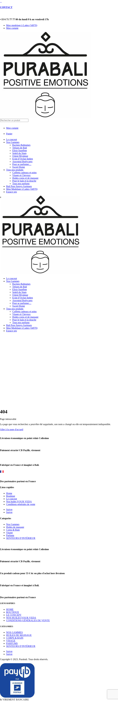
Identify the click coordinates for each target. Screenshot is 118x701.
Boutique (10, 496)
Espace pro (11, 192)
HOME (10, 609)
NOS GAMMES (14, 632)
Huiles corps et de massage (25, 178)
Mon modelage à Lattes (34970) (21, 25)
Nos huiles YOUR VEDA (19, 501)
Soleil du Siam (19, 153)
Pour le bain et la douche (24, 180)
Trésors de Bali (19, 147)
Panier (9, 133)
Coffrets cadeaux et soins (24, 172)
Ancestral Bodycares (22, 161)
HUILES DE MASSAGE (19, 635)
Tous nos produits (14, 169)
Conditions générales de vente (20, 504)
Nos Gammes (12, 142)
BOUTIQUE (12, 612)
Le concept (11, 139)
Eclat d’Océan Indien (22, 158)
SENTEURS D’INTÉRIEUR (20, 538)
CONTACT (6, 7)
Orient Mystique (20, 156)
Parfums (10, 535)
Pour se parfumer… (21, 164)
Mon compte (12, 28)
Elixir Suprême (19, 150)
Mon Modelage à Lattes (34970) (21, 189)
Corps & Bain (13, 530)
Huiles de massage (15, 527)
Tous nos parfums (21, 183)
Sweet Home (18, 167)
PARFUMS (12, 643)
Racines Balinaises (21, 145)
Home (9, 493)
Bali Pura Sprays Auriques (19, 186)
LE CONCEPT (13, 615)
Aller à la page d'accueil (11, 429)
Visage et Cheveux (21, 175)
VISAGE (10, 640)
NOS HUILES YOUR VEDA (21, 617)
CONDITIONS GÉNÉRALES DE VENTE (28, 620)
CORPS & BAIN (14, 638)
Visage (9, 532)
